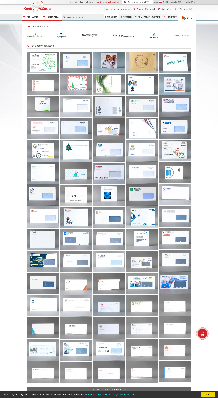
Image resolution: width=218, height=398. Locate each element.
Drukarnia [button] (33, 17)
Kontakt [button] (172, 17)
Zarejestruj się (186, 9)
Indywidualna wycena (120, 9)
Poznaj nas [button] (111, 17)
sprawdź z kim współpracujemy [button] (106, 2)
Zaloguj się (166, 9)
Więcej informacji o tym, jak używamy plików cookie (112, 394)
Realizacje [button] (143, 17)
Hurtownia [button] (53, 17)
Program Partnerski (145, 9)
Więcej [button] (156, 17)
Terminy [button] (127, 17)
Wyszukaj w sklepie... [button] (76, 17)
